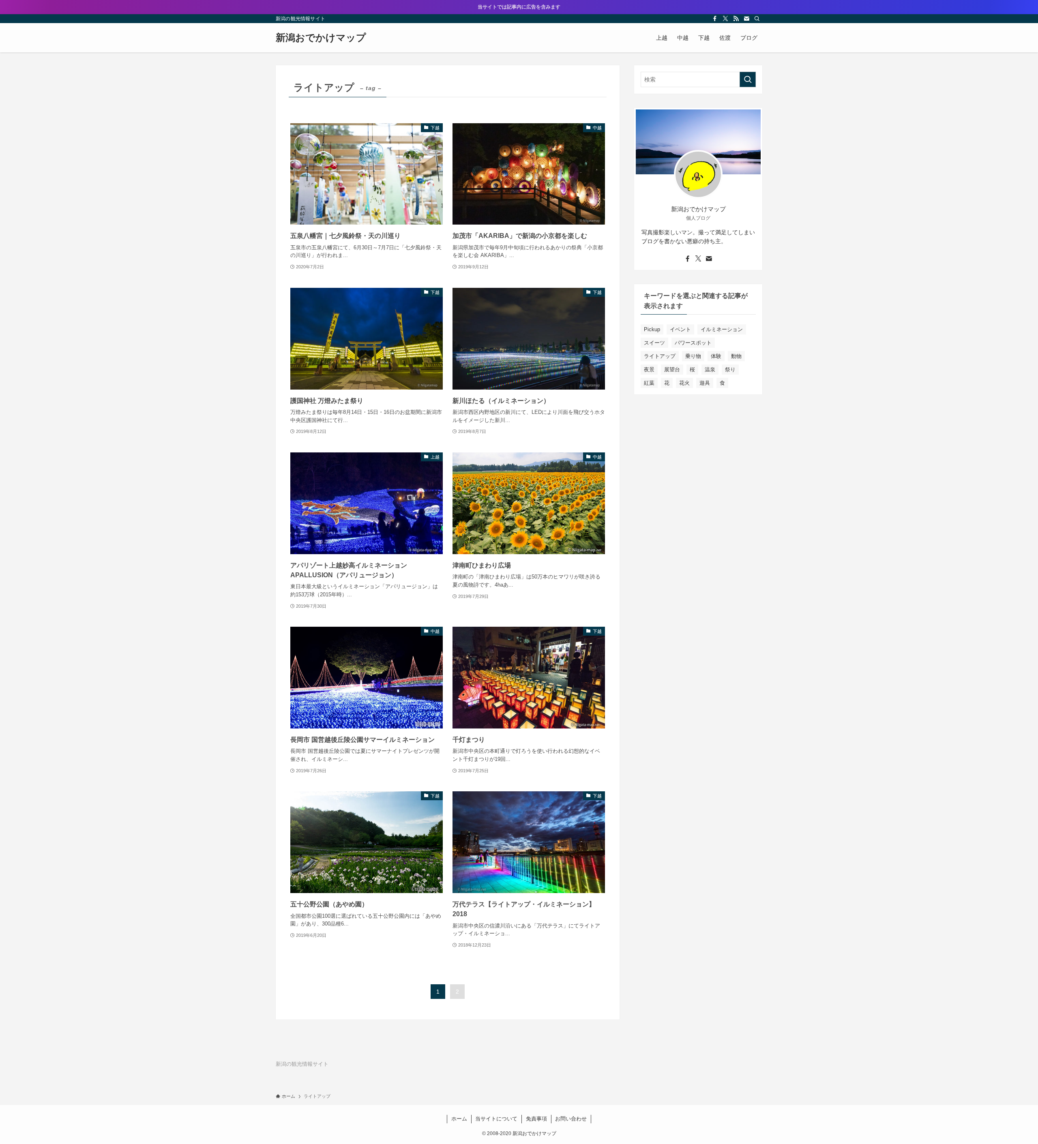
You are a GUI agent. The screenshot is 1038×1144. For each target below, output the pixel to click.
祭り (730, 369)
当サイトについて (496, 1119)
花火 (684, 383)
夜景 (649, 369)
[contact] (746, 18)
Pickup (652, 329)
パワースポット (693, 343)
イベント (680, 329)
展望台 (672, 369)
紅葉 (649, 383)
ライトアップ (660, 356)
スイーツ (654, 343)
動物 (736, 356)
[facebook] (715, 18)
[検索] (757, 18)
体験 (716, 356)
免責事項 (536, 1119)
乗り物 (693, 356)
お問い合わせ (571, 1119)
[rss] (736, 18)
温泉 (710, 369)
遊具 (704, 383)
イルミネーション (722, 329)
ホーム (459, 1119)
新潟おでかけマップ (321, 38)
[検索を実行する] (748, 79)
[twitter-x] (725, 18)
